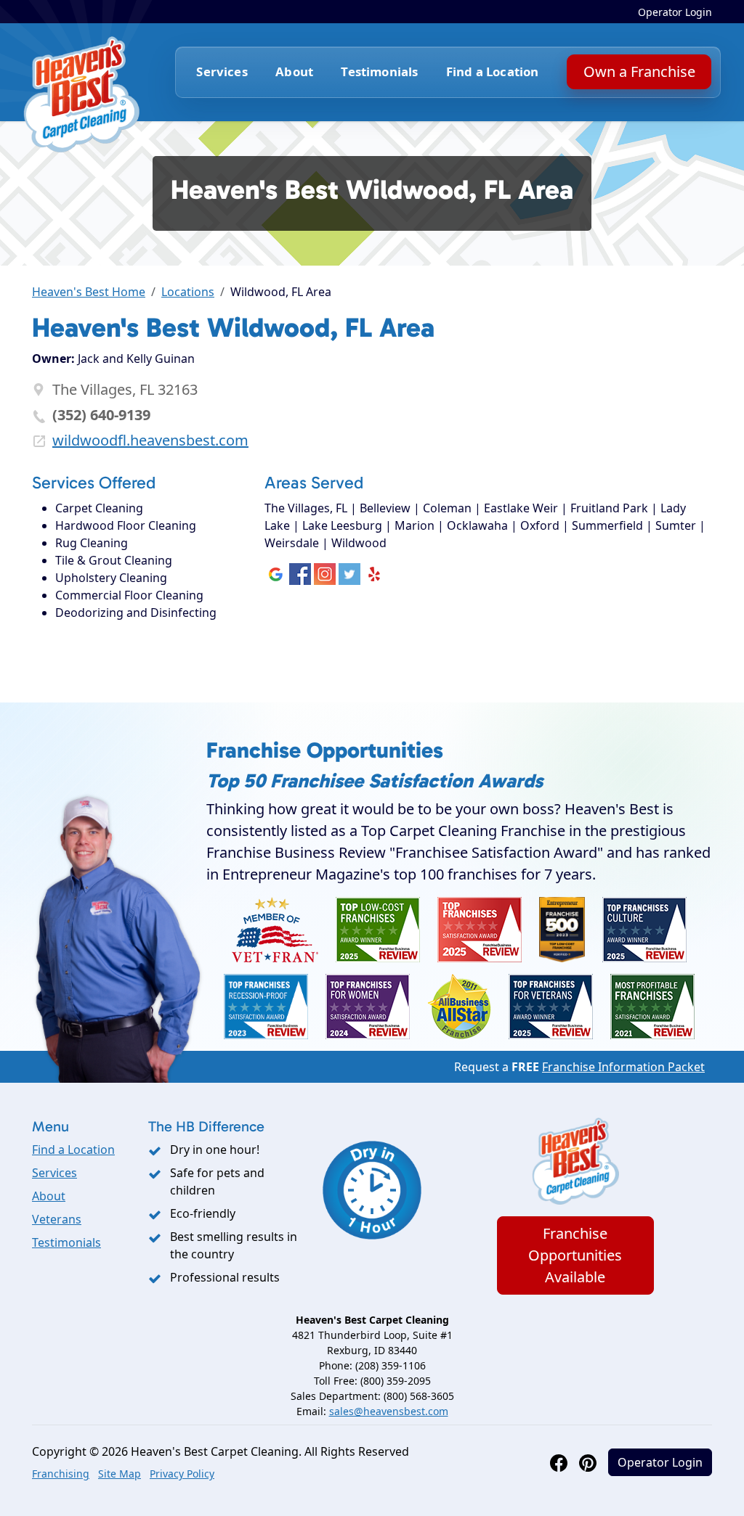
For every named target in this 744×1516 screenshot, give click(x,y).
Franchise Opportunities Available (575, 1255)
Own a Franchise (639, 71)
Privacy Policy (182, 1473)
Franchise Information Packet (623, 1067)
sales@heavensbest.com (388, 1411)
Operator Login (675, 12)
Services (54, 1173)
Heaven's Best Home (88, 292)
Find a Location (492, 71)
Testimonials (379, 71)
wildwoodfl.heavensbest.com (150, 440)
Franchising (60, 1473)
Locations (187, 292)
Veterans (56, 1219)
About (294, 71)
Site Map (119, 1473)
